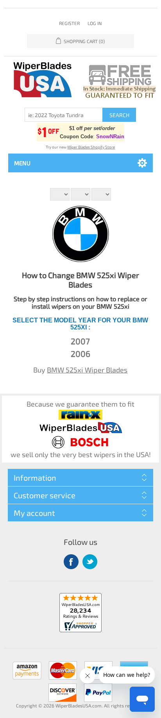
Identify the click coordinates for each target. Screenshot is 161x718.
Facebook (71, 561)
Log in (95, 23)
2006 (80, 353)
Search (119, 115)
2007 (80, 341)
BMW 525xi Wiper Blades (87, 369)
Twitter (89, 561)
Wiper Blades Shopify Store (91, 147)
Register (69, 23)
